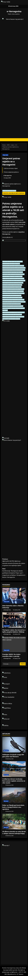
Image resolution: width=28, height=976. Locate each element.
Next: (13, 573)
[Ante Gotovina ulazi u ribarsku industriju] (14, 596)
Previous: (13, 562)
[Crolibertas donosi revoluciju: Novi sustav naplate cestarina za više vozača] (14, 769)
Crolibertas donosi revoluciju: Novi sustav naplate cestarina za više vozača (13, 781)
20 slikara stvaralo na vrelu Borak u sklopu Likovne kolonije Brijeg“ (14, 832)
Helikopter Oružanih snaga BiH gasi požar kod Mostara (13, 755)
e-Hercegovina (14, 11)
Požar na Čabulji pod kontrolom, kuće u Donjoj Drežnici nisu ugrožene (13, 807)
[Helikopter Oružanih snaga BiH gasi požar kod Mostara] (14, 744)
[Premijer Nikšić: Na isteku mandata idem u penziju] (14, 644)
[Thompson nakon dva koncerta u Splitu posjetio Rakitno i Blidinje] (14, 620)
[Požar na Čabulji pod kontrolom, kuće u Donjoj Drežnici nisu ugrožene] (14, 795)
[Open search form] (25, 139)
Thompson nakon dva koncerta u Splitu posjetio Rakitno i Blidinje (13, 631)
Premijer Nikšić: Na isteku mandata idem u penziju (11, 655)
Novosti (6, 750)
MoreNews (11, 974)
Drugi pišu (5, 155)
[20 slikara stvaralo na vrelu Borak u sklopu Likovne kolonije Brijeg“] (14, 821)
